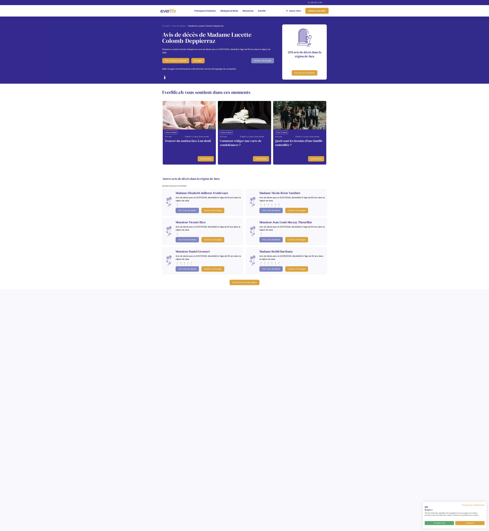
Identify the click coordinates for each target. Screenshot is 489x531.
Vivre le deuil (171, 132)
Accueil (165, 26)
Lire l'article (205, 158)
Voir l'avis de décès (187, 210)
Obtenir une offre (316, 11)
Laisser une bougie (262, 60)
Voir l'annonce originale (176, 60)
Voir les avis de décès (304, 72)
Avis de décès (178, 26)
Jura (164, 52)
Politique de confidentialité (473, 505)
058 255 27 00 (316, 2)
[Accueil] (168, 11)
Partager (198, 60)
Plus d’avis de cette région (244, 282)
